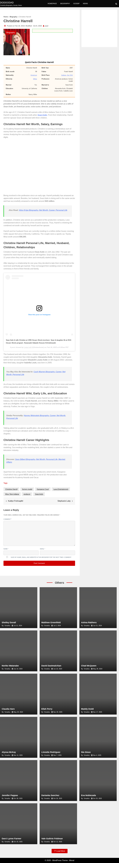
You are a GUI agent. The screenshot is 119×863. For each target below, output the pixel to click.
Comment (7, 519)
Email (42, 549)
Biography (65, 3)
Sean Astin (39, 494)
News (85, 3)
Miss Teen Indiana (12, 494)
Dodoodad (7, 2)
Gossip (76, 3)
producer (27, 494)
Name (5, 549)
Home (5, 17)
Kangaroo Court (43, 489)
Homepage (52, 3)
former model (27, 489)
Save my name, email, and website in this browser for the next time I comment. (41, 557)
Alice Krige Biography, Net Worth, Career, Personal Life (43, 210)
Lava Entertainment (60, 489)
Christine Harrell (11, 489)
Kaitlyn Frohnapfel (15, 501)
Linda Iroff (27, 347)
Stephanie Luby (64, 501)
